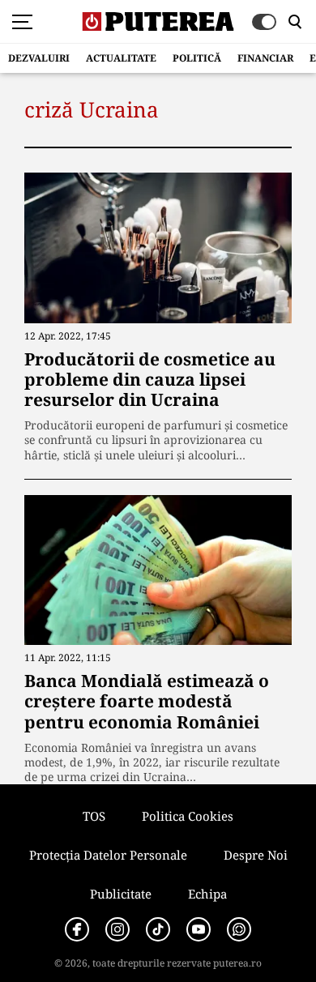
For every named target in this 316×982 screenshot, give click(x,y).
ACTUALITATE (121, 58)
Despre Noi (256, 855)
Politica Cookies (187, 816)
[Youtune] (198, 929)
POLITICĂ (197, 58)
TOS (94, 816)
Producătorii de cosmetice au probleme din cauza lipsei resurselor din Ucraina (149, 379)
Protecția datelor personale (108, 855)
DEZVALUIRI (39, 58)
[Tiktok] (158, 929)
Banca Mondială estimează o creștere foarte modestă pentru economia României (146, 700)
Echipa (207, 893)
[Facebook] (77, 929)
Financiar (265, 58)
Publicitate (121, 893)
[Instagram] (117, 929)
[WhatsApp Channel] (239, 929)
